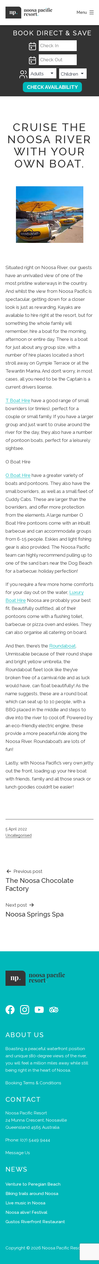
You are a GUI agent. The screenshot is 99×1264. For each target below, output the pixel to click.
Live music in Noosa (25, 1203)
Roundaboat (62, 646)
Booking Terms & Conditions (33, 1082)
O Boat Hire (18, 475)
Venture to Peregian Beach (33, 1184)
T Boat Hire (18, 400)
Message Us (18, 1152)
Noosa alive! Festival (26, 1212)
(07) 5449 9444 (35, 1140)
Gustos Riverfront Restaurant (35, 1221)
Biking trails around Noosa (32, 1193)
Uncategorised (19, 835)
